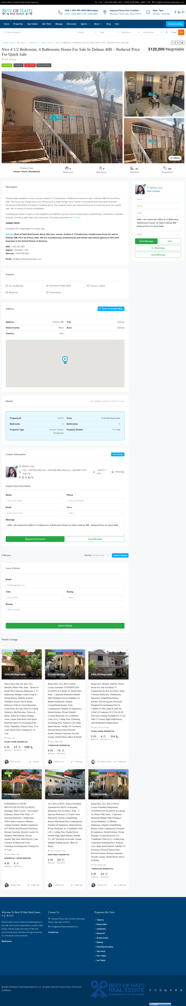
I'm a (69, 507)
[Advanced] (166, 32)
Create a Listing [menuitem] (175, 24)
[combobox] (87, 32)
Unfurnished (55, 292)
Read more (6, 941)
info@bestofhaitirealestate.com (64, 927)
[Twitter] (155, 990)
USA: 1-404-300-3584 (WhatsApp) (81, 10)
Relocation (72, 24)
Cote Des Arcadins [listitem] (105, 947)
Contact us (53, 932)
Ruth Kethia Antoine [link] (104, 762)
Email (8, 507)
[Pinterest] (176, 990)
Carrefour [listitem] (101, 951)
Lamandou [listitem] (101, 929)
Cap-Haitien (32, 24)
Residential (33, 43)
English (155, 1004)
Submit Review (65, 625)
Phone (70, 495)
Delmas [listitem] (100, 942)
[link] (22, 664)
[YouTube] (171, 990)
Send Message (95, 539)
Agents (84, 24)
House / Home (46, 43)
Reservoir (13, 292)
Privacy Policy (64, 987)
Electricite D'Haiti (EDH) (60, 286)
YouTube (76, 217)
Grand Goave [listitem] (102, 938)
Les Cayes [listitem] (101, 960)
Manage (58, 24)
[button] (173, 43)
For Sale (18, 65)
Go (181, 32)
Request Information (35, 539)
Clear (173, 32)
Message (10, 520)
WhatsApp (120, 472)
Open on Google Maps (112, 308)
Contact (10, 234)
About (97, 24)
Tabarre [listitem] (100, 920)
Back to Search (10, 43)
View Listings (118, 454)
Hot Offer (29, 65)
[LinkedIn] (166, 990)
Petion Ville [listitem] (102, 924)
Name (9, 495)
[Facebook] (150, 990)
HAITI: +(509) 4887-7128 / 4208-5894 (81, 14)
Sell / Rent (46, 24)
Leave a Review (120, 555)
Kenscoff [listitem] (101, 933)
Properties (18, 24)
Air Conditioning (16, 286)
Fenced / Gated (97, 286)
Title (8, 592)
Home (6, 24)
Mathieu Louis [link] (15, 762)
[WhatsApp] (181, 990)
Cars (117, 24)
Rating (70, 592)
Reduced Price (44, 65)
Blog (108, 24)
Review (9, 604)
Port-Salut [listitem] (101, 956)
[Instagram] (161, 990)
